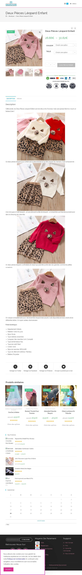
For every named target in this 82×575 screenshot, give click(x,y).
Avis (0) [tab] (19, 98)
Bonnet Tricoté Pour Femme (32, 412)
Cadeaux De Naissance (11, 409)
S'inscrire (26, 539)
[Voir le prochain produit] (75, 28)
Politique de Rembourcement (57, 565)
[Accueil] (6, 16)
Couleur (49, 45)
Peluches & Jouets (50, 409)
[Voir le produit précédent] (71, 28)
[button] (39, 32)
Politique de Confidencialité (16, 559)
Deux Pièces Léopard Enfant (24, 16)
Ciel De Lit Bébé (13, 412)
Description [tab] (11, 98)
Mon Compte (69, 542)
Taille (48, 51)
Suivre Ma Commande (67, 549)
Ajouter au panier (66, 65)
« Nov (7, 524)
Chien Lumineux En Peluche (68, 412)
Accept (8, 569)
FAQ (66, 545)
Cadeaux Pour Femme (32, 409)
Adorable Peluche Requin (50, 412)
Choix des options (14, 424)
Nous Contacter (69, 553)
